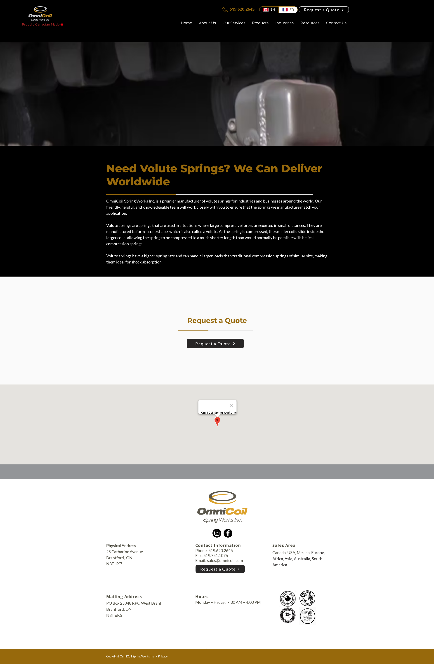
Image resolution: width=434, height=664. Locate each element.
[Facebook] (228, 533)
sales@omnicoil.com (225, 560)
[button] (310, 23)
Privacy (163, 656)
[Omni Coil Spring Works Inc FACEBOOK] (204, 643)
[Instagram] (216, 533)
